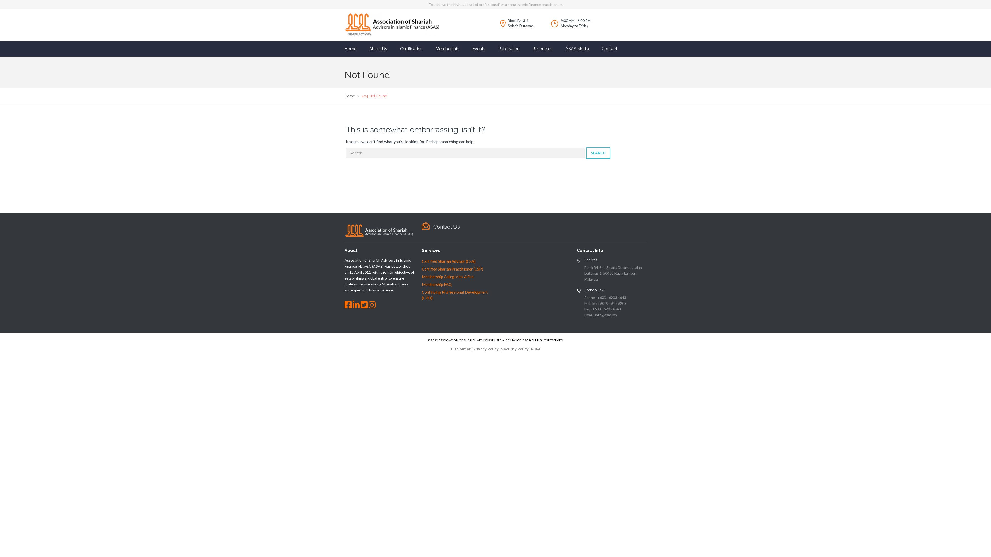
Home (350, 48)
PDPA (535, 349)
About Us (378, 48)
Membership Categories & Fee (448, 276)
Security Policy (515, 349)
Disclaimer (461, 349)
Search (598, 153)
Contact (609, 48)
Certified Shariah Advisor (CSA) (448, 261)
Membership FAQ (437, 284)
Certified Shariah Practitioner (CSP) (452, 269)
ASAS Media (577, 48)
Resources (542, 48)
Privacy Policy (486, 349)
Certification (411, 48)
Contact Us (446, 227)
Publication (509, 48)
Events (478, 48)
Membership (447, 48)
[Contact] (426, 226)
